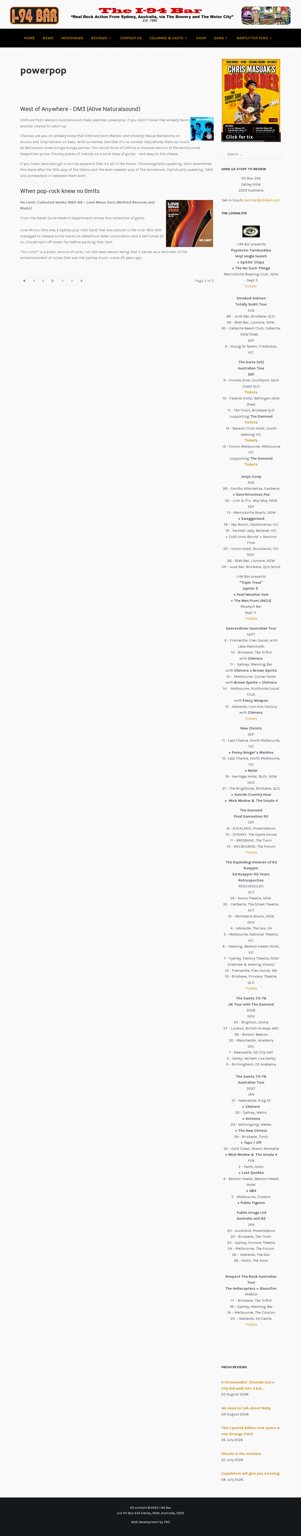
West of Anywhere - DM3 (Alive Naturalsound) (80, 109)
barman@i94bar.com (262, 200)
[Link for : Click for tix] (251, 100)
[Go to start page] (24, 281)
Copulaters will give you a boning (250, 1473)
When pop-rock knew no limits (59, 191)
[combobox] (251, 154)
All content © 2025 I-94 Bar (150, 1508)
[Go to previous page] (34, 281)
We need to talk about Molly (246, 1408)
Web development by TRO (150, 1522)
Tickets (251, 286)
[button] (101, 38)
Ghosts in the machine (241, 1453)
